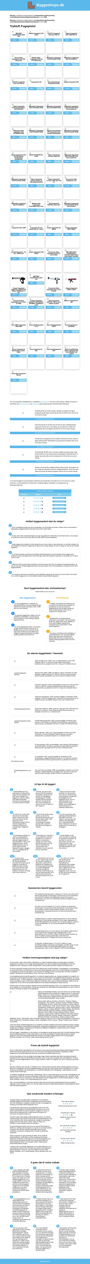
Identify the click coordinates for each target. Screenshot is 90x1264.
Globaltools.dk (44, 401)
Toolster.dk (35, 404)
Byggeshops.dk (50, 5)
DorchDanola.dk (25, 404)
